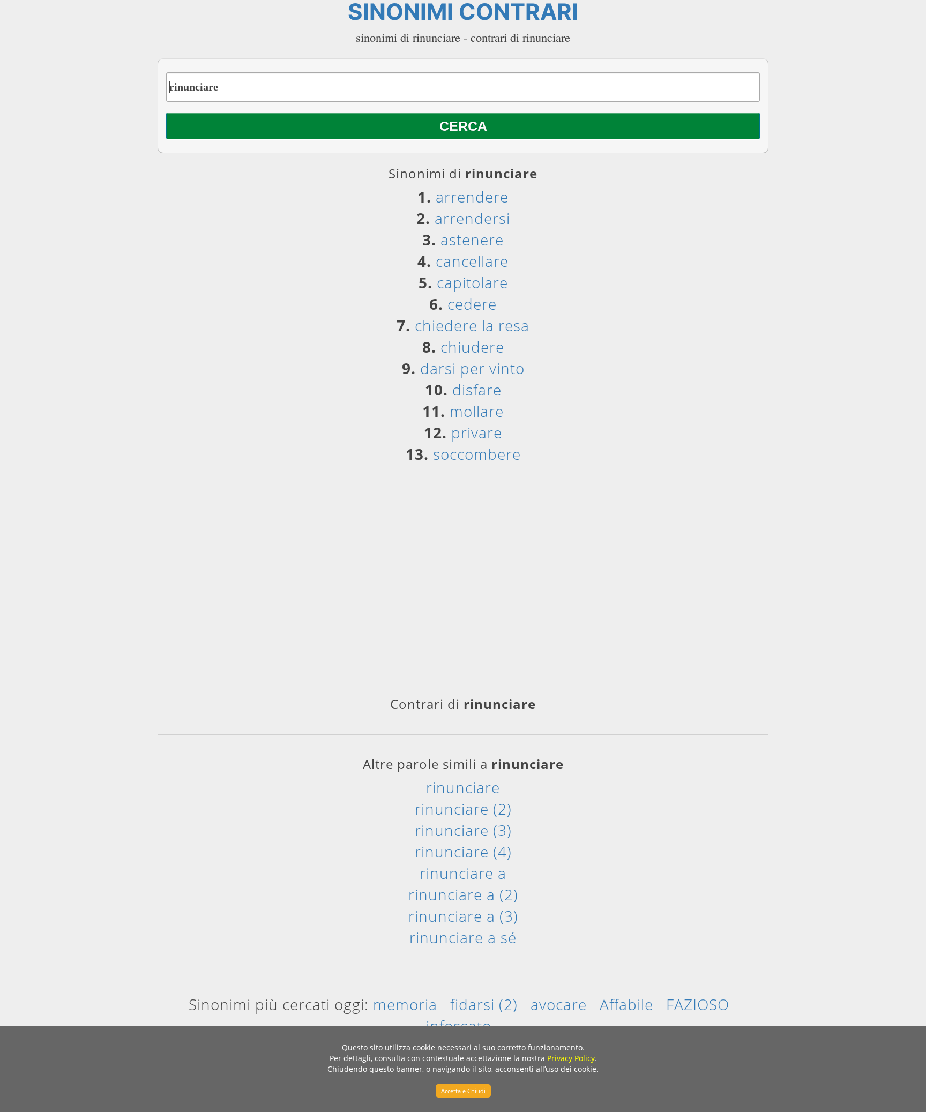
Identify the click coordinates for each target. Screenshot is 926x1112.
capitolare (472, 282)
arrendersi (472, 218)
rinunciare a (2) (463, 894)
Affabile (626, 1004)
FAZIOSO (697, 1004)
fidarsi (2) (484, 1004)
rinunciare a (463, 873)
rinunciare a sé (463, 937)
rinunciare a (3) (463, 916)
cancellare (472, 261)
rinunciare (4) (463, 851)
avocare (559, 1004)
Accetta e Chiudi (463, 1091)
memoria (405, 1004)
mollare (477, 411)
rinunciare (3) (463, 830)
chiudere (472, 347)
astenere (472, 239)
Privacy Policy (571, 1058)
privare (476, 432)
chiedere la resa (472, 325)
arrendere (472, 196)
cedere (472, 304)
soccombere (477, 454)
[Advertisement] (463, 607)
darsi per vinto (472, 368)
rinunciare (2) (463, 808)
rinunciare (463, 787)
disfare (477, 389)
